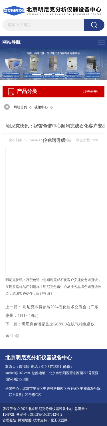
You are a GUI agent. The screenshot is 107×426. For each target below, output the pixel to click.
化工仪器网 (59, 420)
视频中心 (41, 107)
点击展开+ (91, 92)
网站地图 (25, 420)
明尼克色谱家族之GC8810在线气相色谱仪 (58, 324)
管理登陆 (9, 420)
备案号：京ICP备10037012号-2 (39, 415)
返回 (9, 335)
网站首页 (20, 107)
